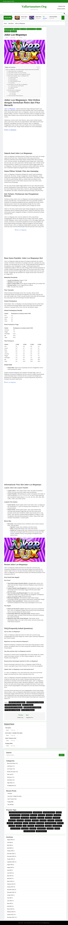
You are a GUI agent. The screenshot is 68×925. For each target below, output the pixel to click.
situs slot (60, 823)
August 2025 (10, 864)
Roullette (32, 823)
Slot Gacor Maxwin (15, 828)
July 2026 (9, 842)
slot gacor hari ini (57, 825)
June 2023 (9, 900)
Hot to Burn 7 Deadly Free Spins (13, 733)
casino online (57, 815)
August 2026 (10, 839)
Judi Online (16, 29)
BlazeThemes (46, 922)
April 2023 (9, 906)
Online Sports (18, 823)
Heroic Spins (24, 16)
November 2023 (10, 892)
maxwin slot (58, 820)
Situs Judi (39, 29)
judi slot (27, 820)
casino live (49, 815)
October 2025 (10, 859)
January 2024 (10, 886)
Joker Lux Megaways (28, 704)
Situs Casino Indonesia (50, 823)
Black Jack (34, 815)
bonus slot (41, 815)
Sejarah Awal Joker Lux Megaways (15, 71)
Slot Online (13, 31)
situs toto (11, 825)
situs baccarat (40, 823)
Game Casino (24, 817)
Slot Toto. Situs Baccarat (29, 831)
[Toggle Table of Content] (37, 67)
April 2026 (9, 848)
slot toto (57, 828)
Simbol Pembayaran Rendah (15, 81)
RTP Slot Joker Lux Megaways (12, 710)
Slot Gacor (7, 31)
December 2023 (10, 889)
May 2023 (9, 903)
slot (24, 825)
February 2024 (10, 884)
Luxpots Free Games (14, 87)
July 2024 (9, 870)
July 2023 (9, 897)
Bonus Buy (12, 88)
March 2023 (9, 909)
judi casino (56, 817)
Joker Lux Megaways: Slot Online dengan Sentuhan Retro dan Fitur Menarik (22, 69)
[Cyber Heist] (31, 18)
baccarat (58, 812)
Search (62, 755)
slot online (33, 828)
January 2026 (10, 850)
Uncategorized (10, 785)
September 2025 (10, 861)
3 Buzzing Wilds (53, 16)
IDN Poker (33, 817)
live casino (43, 820)
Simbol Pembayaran (14, 80)
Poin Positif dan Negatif (14, 91)
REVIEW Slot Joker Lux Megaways (32, 707)
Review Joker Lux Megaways (14, 90)
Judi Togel (35, 820)
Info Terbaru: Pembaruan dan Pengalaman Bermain (19, 74)
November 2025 (10, 856)
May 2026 (9, 845)
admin (6, 37)
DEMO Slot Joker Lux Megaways (17, 702)
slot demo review (39, 825)
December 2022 (10, 917)
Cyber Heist (38, 16)
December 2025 (10, 853)
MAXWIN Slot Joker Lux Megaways (13, 707)
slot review (50, 828)
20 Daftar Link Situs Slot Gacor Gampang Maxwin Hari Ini (20, 812)
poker (26, 823)
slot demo (30, 825)
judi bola (48, 817)
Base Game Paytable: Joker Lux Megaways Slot (18, 75)
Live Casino (23, 29)
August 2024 (10, 867)
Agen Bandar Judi (37, 812)
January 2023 (10, 914)
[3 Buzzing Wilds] (45, 18)
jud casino (41, 817)
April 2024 (9, 878)
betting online (25, 815)
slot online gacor (41, 828)
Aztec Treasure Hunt (10, 738)
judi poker (20, 820)
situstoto (18, 825)
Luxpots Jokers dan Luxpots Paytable (17, 85)
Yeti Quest (8, 727)
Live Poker (51, 820)
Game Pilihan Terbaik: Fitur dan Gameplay (17, 72)
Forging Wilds (9, 743)
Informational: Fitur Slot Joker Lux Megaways (17, 84)
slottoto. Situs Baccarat (41, 831)
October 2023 (10, 895)
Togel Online (9, 782)
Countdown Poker (15, 817)
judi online (12, 820)
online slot (10, 823)
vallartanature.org (34, 6)
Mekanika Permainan (14, 77)
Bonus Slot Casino (9, 29)
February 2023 (10, 911)
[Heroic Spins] (17, 18)
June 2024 (9, 873)
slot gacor (48, 825)
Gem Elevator (11, 804)
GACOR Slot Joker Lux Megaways (35, 702)
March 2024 (9, 881)
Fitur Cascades (13, 78)
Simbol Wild (12, 82)
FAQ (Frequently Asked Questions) (15, 95)
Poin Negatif (14, 94)
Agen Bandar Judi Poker (49, 812)
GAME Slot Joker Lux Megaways (13, 704)
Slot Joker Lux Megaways (28, 710)
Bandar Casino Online (15, 815)
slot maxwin (25, 828)
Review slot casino (31, 29)
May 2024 (9, 875)
